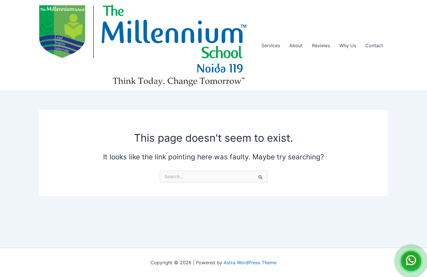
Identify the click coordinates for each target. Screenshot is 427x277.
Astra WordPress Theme (250, 262)
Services (270, 45)
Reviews (321, 45)
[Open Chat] (411, 261)
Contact (374, 45)
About (296, 45)
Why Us (347, 45)
